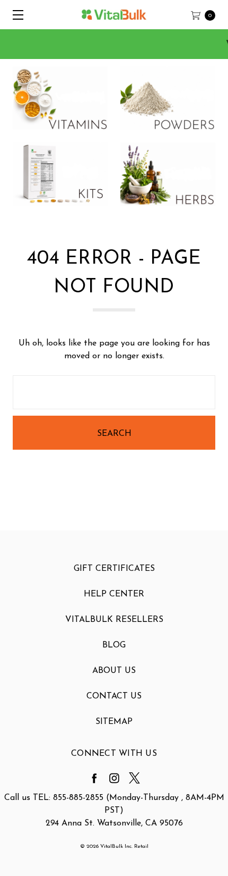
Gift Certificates (114, 569)
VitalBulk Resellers (114, 620)
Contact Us (114, 696)
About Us (114, 671)
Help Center (114, 594)
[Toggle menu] (14, 14)
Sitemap (114, 722)
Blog (114, 645)
